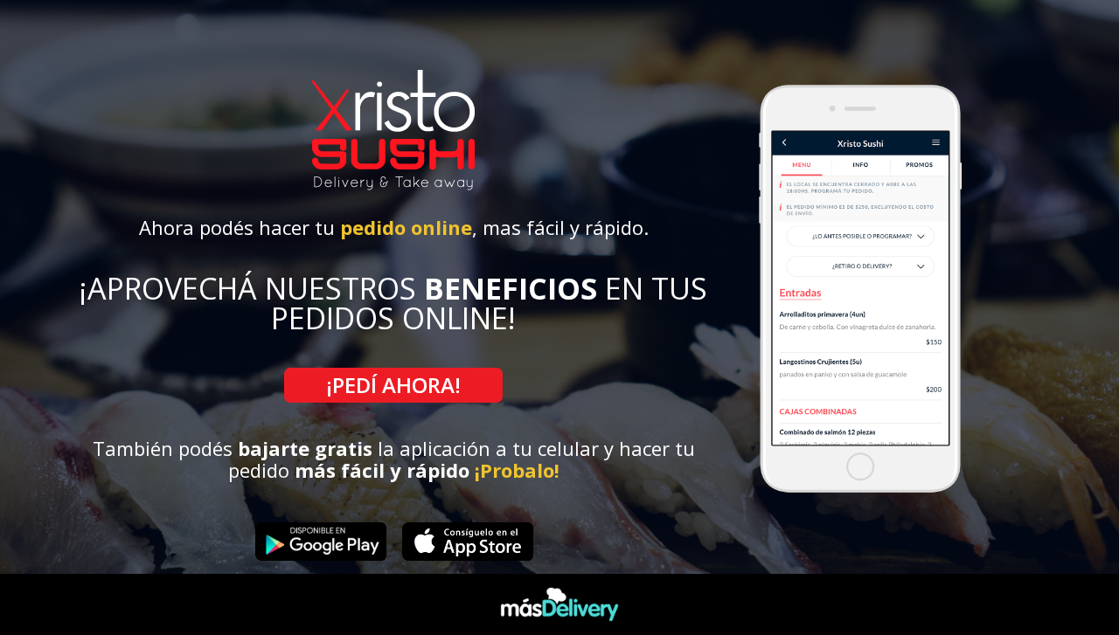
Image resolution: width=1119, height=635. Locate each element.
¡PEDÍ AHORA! (393, 384)
